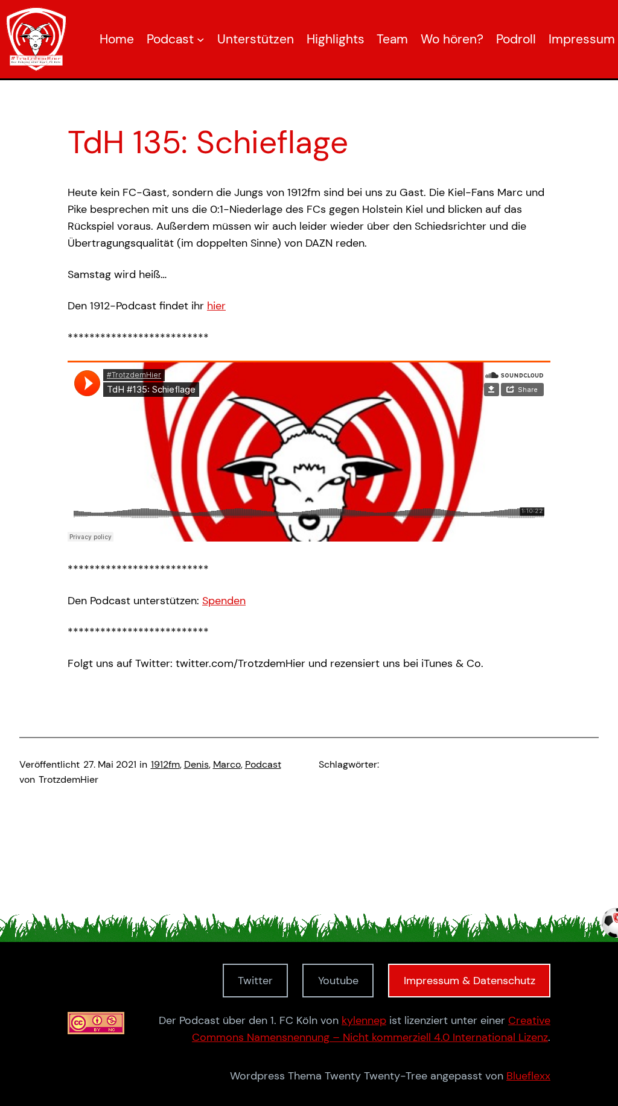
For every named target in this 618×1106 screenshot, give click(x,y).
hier (216, 305)
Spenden (224, 600)
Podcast (263, 765)
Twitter (255, 980)
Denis (196, 765)
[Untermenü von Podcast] (201, 39)
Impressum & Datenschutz (469, 980)
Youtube (338, 980)
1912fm (165, 765)
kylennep (364, 1020)
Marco (227, 765)
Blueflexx (528, 1075)
